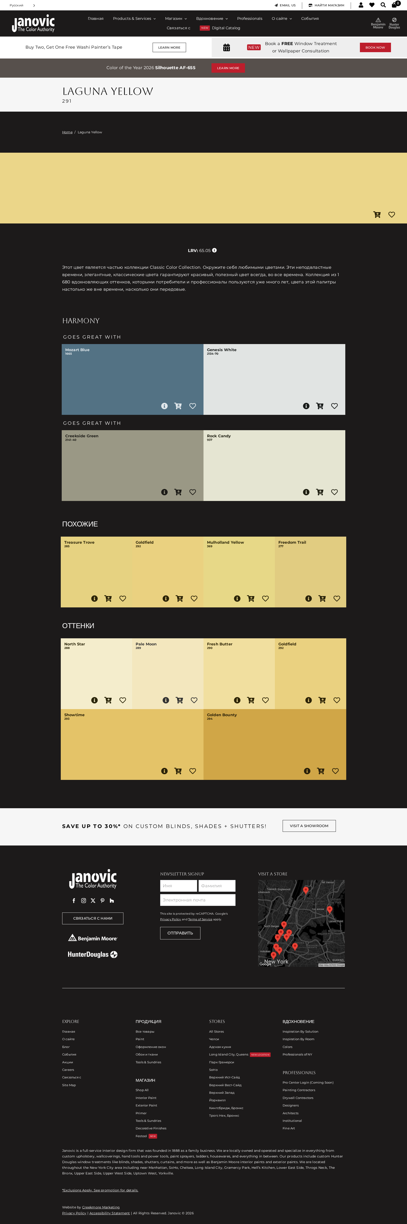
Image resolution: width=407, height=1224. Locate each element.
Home (67, 132)
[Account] (361, 5)
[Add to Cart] (377, 215)
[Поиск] (383, 5)
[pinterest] (102, 900)
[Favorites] (372, 5)
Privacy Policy (170, 919)
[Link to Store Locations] (301, 923)
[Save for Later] (391, 215)
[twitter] (93, 900)
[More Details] (164, 406)
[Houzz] (112, 900)
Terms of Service (200, 919)
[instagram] (83, 900)
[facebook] (74, 900)
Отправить (180, 933)
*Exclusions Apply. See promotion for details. (100, 1190)
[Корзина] (394, 5)
